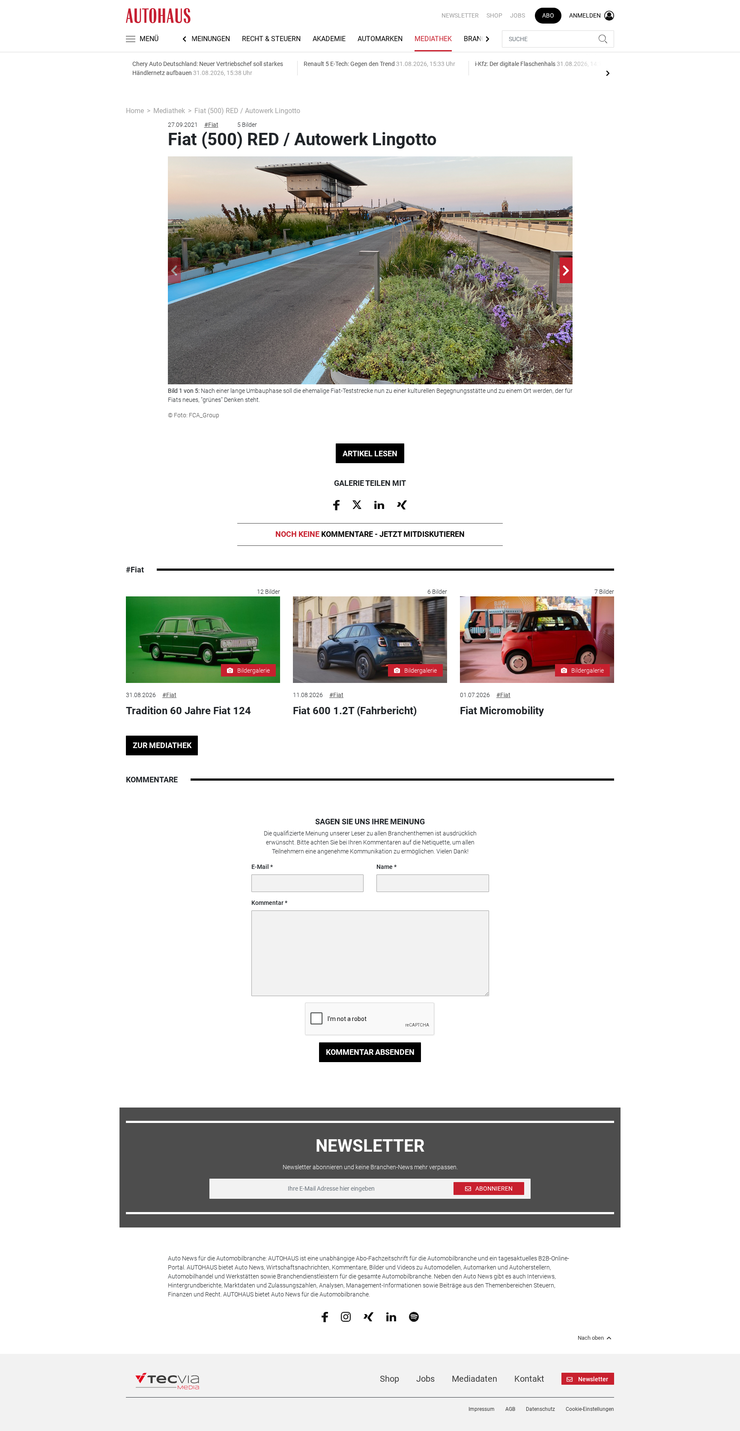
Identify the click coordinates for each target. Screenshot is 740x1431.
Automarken (380, 39)
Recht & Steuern (271, 39)
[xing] (368, 1316)
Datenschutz (540, 1409)
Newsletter (460, 15)
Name (384, 866)
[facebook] (325, 1316)
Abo (548, 15)
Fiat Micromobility (502, 711)
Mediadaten (474, 1379)
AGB (510, 1409)
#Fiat (211, 124)
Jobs (517, 15)
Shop (494, 15)
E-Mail (260, 866)
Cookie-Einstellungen (590, 1409)
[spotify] (414, 1316)
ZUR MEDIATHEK (162, 745)
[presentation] (607, 73)
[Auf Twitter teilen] (356, 504)
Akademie (329, 39)
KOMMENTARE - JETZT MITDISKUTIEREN (370, 534)
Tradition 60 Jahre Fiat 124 (188, 711)
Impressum (481, 1409)
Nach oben (591, 1338)
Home (135, 111)
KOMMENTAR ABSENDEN (370, 1052)
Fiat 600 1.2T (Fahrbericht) (355, 711)
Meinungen (210, 39)
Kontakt (529, 1379)
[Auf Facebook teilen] (336, 504)
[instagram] (346, 1316)
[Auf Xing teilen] (402, 504)
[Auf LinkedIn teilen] (379, 504)
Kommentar (267, 902)
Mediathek (433, 39)
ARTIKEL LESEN (370, 453)
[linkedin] (391, 1316)
